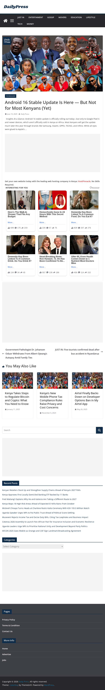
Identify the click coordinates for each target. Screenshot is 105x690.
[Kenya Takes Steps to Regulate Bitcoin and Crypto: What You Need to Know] (17, 374)
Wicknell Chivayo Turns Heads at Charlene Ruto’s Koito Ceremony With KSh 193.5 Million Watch (45, 508)
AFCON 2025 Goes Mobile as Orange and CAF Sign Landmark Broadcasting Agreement (41, 530)
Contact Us (7, 631)
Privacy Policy (8, 619)
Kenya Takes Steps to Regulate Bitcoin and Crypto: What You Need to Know (17, 398)
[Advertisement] (52, 153)
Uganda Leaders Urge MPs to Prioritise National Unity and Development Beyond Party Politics (45, 526)
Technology (10, 96)
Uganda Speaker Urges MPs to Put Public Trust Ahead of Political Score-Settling (38, 512)
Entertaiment (36, 17)
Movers (62, 17)
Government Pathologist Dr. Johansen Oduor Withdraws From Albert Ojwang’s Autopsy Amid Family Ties (26, 353)
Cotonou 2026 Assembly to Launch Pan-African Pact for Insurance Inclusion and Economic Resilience (48, 521)
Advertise (6, 654)
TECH (20, 24)
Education (76, 17)
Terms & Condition (11, 625)
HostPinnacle (84, 181)
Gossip (50, 17)
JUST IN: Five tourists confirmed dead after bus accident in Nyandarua (77, 351)
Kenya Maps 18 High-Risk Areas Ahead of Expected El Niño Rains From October (38, 503)
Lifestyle (90, 17)
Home (5, 648)
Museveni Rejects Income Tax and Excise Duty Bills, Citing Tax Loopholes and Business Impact (45, 517)
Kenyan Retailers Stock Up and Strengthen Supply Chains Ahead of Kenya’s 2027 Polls (41, 490)
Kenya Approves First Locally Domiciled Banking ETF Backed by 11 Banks (35, 494)
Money (30, 24)
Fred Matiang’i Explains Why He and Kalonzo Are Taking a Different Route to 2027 (39, 499)
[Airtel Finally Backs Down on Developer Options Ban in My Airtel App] (87, 374)
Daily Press (25, 114)
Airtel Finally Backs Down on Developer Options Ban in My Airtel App (87, 398)
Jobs (4, 660)
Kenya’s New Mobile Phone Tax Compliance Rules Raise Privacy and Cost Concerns (51, 400)
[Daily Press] (5, 20)
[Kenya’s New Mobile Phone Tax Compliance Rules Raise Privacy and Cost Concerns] (52, 374)
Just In (21, 17)
